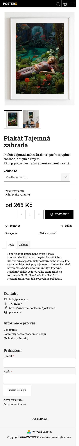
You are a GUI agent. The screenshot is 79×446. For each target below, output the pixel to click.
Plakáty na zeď (48, 233)
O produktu (10, 329)
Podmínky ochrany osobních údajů (25, 334)
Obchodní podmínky (16, 338)
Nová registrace (13, 399)
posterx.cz (15, 312)
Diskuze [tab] (23, 244)
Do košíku (62, 214)
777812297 (15, 303)
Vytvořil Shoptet (42, 431)
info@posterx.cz (18, 299)
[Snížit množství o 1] (21, 214)
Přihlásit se (17, 390)
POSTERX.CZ (39, 418)
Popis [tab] (11, 244)
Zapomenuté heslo (15, 404)
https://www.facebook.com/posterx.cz (32, 308)
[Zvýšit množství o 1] (39, 214)
